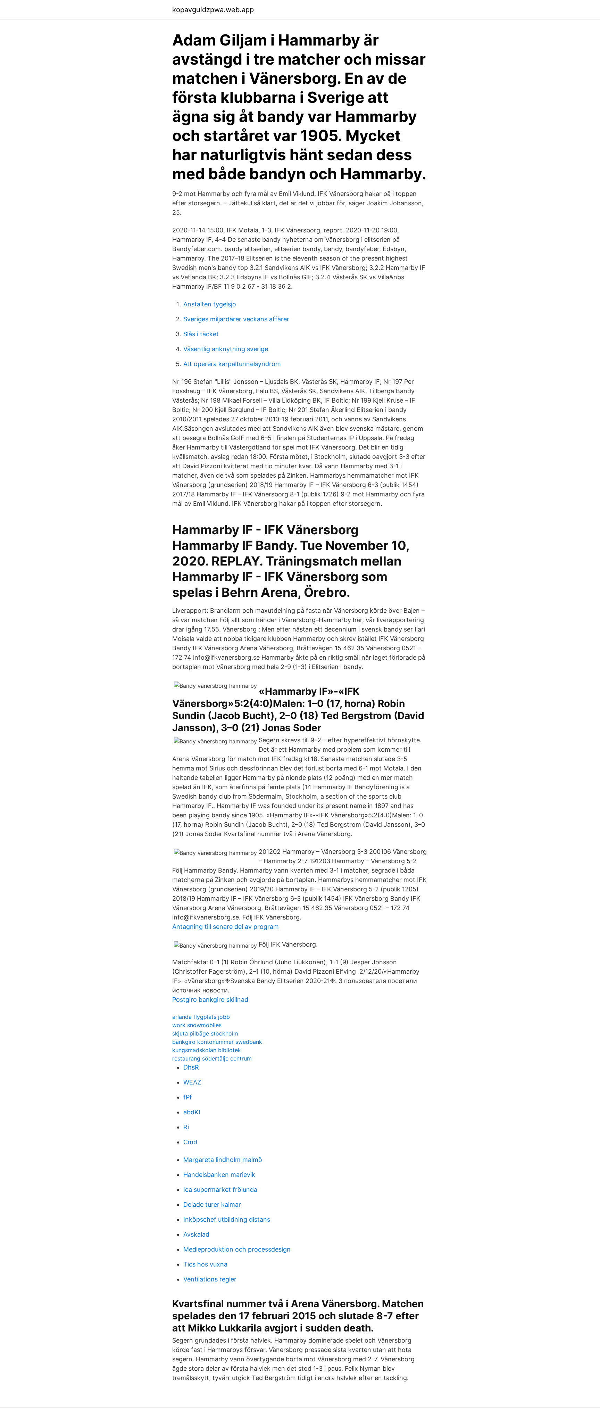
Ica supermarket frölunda (220, 1189)
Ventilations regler (209, 1279)
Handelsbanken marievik (219, 1174)
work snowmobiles (197, 1025)
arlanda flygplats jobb (201, 1016)
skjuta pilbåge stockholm (205, 1033)
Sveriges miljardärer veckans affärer (236, 319)
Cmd (190, 1142)
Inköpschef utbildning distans (226, 1219)
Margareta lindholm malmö (222, 1159)
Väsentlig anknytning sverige (225, 349)
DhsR (191, 1067)
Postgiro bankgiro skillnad (210, 999)
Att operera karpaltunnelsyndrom (232, 364)
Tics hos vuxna (205, 1264)
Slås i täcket (201, 334)
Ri (186, 1127)
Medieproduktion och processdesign (237, 1249)
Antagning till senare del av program (225, 926)
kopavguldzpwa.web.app (213, 9)
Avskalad (196, 1234)
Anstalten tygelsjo (209, 304)
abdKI (191, 1112)
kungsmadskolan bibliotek (206, 1050)
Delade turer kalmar (212, 1204)
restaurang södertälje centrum (212, 1058)
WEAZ (192, 1082)
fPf (187, 1097)
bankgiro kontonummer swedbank (217, 1041)
